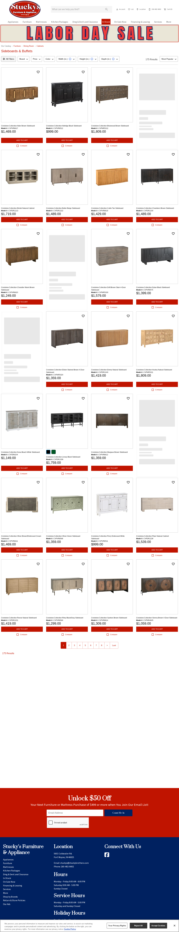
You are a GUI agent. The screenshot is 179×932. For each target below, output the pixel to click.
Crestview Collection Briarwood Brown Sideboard (110, 126)
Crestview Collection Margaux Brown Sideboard (109, 452)
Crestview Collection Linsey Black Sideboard (63, 457)
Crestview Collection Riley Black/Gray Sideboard (64, 618)
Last (114, 645)
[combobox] (23, 59)
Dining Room (28, 46)
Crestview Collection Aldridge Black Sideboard (64, 126)
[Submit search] (106, 9)
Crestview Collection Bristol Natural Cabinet (17, 208)
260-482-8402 (67, 866)
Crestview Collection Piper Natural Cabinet (152, 536)
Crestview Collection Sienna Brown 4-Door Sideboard (156, 618)
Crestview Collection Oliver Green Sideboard (63, 536)
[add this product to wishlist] (38, 72)
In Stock (106, 21)
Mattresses (41, 21)
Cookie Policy (70, 929)
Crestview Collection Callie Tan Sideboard (107, 208)
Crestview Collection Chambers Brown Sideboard (155, 208)
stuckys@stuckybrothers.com (74, 863)
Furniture (27, 21)
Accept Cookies (158, 925)
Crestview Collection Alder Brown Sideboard (18, 126)
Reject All (138, 925)
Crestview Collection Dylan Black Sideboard (153, 287)
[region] (89, 926)
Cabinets (40, 46)
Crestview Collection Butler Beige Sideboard (63, 208)
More (168, 21)
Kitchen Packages (59, 21)
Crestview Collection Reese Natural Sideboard (19, 618)
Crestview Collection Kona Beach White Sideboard (20, 452)
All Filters (10, 59)
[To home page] (25, 9)
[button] (117, 9)
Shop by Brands (10, 896)
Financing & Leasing (140, 21)
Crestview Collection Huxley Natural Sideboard (154, 370)
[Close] (174, 926)
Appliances (13, 21)
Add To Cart (22, 140)
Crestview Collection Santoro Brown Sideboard (109, 618)
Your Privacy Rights (117, 925)
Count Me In (118, 813)
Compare (23, 146)
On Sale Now (120, 21)
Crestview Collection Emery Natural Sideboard (109, 370)
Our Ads (6, 904)
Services (158, 21)
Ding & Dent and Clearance (85, 21)
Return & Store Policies (14, 900)
